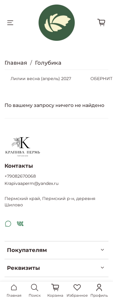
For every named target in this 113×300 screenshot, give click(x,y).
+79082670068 (20, 176)
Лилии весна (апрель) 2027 (41, 78)
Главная (16, 63)
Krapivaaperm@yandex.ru (31, 183)
